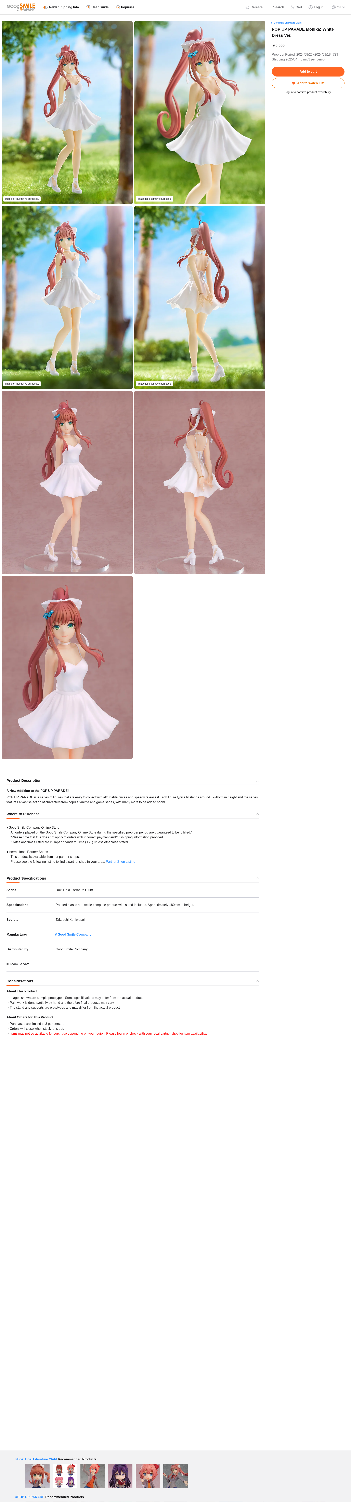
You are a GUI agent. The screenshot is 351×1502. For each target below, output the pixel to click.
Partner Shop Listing (120, 861)
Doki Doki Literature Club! (288, 23)
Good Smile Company (74, 934)
